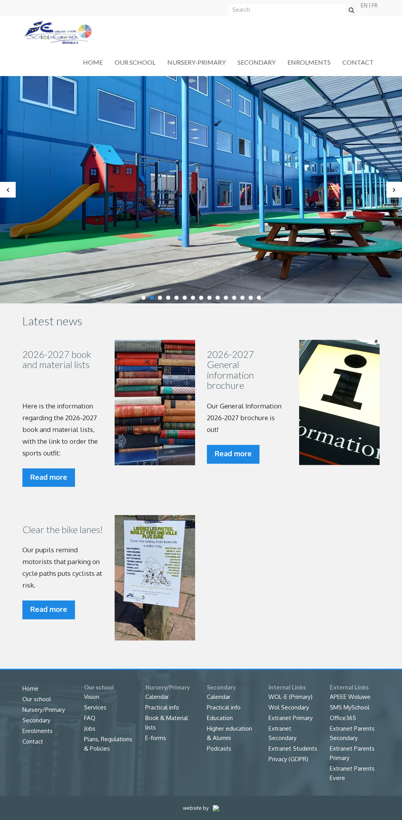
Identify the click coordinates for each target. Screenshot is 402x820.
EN (364, 5)
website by (196, 808)
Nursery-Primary (196, 62)
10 (218, 298)
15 (259, 298)
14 (251, 298)
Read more (48, 477)
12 (234, 298)
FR (375, 5)
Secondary (257, 62)
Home (93, 62)
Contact (358, 62)
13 (242, 298)
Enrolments (309, 62)
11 (226, 298)
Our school (135, 62)
